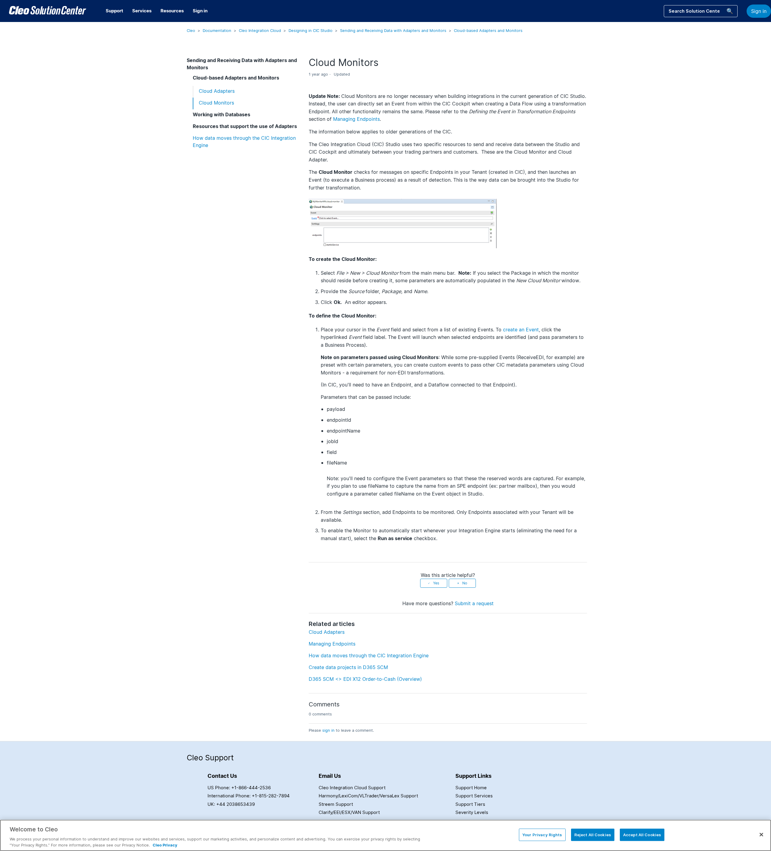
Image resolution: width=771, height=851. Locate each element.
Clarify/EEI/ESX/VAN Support (349, 812)
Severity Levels (471, 812)
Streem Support (336, 804)
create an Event (521, 329)
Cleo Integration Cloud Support (352, 787)
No (464, 583)
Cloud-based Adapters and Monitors (488, 30)
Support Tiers (470, 804)
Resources (172, 11)
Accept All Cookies (642, 834)
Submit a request (474, 603)
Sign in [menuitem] (200, 11)
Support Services (474, 796)
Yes (436, 583)
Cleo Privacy (165, 844)
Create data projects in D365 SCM (348, 667)
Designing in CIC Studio (310, 30)
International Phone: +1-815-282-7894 (249, 796)
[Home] (47, 11)
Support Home (471, 787)
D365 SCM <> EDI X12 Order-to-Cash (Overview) (365, 679)
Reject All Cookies (592, 834)
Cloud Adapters (217, 91)
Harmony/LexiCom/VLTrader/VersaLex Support (368, 796)
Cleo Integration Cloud (260, 30)
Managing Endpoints (356, 119)
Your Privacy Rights (542, 834)
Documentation (217, 30)
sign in (328, 730)
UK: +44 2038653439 (231, 804)
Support (114, 11)
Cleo (191, 30)
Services (141, 11)
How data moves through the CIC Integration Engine (244, 142)
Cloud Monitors (216, 102)
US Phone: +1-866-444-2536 (239, 787)
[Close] (761, 834)
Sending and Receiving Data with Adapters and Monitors (393, 30)
